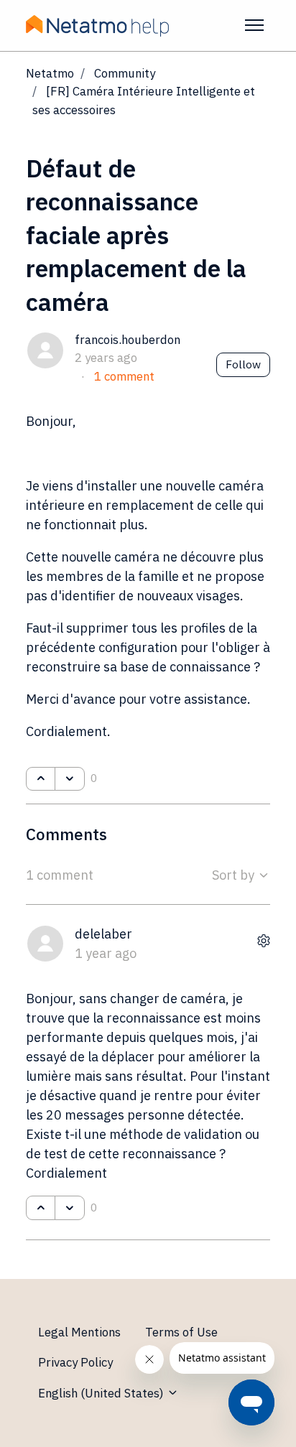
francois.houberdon (127, 340)
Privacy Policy (75, 1362)
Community (124, 73)
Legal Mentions (79, 1332)
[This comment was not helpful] (69, 1208)
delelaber (103, 934)
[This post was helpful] (40, 779)
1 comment (124, 376)
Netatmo (50, 73)
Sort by (234, 875)
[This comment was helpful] (40, 1208)
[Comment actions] (264, 940)
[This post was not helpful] (69, 779)
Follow (243, 364)
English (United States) (102, 1393)
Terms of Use (181, 1332)
